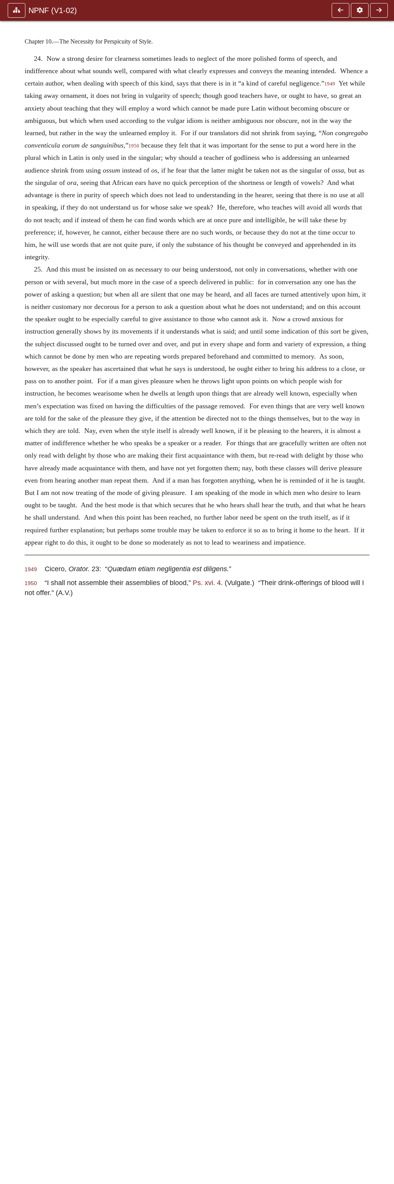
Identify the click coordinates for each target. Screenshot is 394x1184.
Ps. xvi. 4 (207, 583)
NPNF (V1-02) (52, 10)
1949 (329, 84)
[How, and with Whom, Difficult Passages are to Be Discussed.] (340, 10)
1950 (134, 146)
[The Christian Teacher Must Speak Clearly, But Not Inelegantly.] (379, 10)
